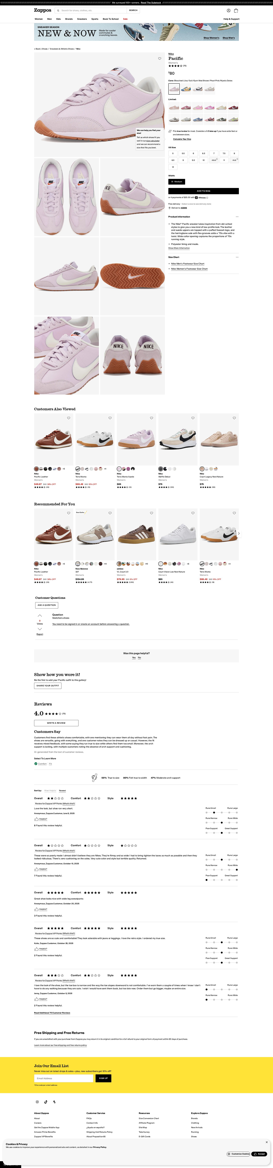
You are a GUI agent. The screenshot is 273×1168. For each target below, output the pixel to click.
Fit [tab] (50, 763)
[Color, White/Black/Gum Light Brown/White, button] (45, 469)
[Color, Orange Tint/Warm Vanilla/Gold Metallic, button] (142, 564)
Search (133, 10)
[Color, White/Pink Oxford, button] (183, 564)
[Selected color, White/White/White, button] (160, 564)
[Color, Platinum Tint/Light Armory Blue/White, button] (174, 469)
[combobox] (93, 10)
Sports (94, 19)
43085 (184, 208)
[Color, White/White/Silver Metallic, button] (133, 564)
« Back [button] (37, 49)
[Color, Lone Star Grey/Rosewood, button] (91, 564)
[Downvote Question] (39, 629)
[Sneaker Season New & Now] (136, 32)
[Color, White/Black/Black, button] (87, 469)
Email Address (44, 1078)
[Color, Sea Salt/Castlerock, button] (82, 564)
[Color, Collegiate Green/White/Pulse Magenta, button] (123, 564)
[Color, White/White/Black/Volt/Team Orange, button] (206, 469)
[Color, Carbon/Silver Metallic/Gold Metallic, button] (128, 564)
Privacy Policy (99, 1147)
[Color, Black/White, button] (174, 564)
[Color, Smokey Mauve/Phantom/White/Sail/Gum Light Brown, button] (59, 469)
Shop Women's (211, 37)
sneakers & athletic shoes (62, 49)
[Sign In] (228, 10)
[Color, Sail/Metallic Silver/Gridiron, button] (41, 469)
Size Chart (173, 257)
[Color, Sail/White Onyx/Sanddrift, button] (211, 469)
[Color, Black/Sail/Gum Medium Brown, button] (133, 469)
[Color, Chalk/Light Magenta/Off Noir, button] (123, 469)
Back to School (111, 19)
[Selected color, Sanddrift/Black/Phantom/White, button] (160, 469)
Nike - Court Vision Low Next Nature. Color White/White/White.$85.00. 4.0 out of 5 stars (177, 546)
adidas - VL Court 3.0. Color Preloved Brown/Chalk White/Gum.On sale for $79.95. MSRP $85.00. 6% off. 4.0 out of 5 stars (136, 546)
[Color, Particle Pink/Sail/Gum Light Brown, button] (96, 469)
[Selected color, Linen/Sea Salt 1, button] (78, 564)
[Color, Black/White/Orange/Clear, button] (165, 469)
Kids (58, 19)
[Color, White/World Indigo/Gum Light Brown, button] (54, 469)
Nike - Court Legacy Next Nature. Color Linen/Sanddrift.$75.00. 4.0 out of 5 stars (219, 450)
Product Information (179, 216)
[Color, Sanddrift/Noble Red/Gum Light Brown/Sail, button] (100, 469)
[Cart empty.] (236, 10)
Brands (69, 19)
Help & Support (231, 19)
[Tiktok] (46, 1102)
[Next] (239, 533)
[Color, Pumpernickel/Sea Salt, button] (100, 564)
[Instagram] (37, 1102)
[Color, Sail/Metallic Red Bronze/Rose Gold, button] (169, 564)
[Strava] (54, 1102)
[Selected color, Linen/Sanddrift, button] (202, 469)
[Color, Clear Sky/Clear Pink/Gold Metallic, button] (137, 564)
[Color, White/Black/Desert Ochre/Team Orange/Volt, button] (215, 469)
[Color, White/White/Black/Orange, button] (169, 469)
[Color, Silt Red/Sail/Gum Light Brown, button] (82, 469)
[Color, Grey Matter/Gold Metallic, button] (96, 564)
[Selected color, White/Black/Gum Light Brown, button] (78, 469)
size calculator (153, 141)
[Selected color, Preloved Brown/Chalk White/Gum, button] (119, 564)
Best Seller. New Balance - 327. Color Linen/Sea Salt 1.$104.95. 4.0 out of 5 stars (95, 546)
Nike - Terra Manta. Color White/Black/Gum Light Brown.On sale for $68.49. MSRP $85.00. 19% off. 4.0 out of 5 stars (95, 450)
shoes (44, 49)
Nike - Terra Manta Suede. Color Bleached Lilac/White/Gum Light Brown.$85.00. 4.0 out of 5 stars (136, 450)
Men (49, 19)
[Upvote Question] (39, 615)
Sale (125, 19)
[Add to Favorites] (68, 418)
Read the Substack (151, 2)
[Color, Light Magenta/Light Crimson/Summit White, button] (179, 564)
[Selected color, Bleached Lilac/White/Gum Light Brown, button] (119, 469)
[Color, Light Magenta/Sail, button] (128, 469)
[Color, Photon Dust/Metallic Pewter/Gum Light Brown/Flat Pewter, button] (91, 469)
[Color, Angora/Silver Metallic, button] (87, 564)
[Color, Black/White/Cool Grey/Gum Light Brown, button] (50, 469)
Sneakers (82, 19)
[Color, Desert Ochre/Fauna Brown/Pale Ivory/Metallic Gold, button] (165, 564)
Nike (78, 49)
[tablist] (98, 763)
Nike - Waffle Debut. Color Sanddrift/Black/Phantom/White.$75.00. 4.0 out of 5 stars (177, 450)
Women (39, 19)
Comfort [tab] (42, 763)
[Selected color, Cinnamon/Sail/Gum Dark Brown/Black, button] (36, 469)
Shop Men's (229, 37)
